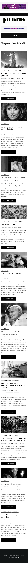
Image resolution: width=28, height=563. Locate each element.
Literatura (18, 70)
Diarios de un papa (8, 224)
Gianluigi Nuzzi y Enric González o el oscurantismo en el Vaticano (13, 385)
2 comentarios (20, 519)
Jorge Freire (13, 486)
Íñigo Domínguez (14, 336)
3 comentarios (19, 227)
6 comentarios (22, 131)
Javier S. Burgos (14, 278)
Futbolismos (6, 512)
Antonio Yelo (13, 180)
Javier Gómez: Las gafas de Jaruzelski (11, 515)
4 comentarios (21, 278)
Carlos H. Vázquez (14, 131)
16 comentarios (20, 486)
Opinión (15, 512)
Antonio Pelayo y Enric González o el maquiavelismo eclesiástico (14, 439)
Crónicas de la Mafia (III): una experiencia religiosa (12, 332)
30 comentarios (21, 443)
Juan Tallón (13, 227)
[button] (14, 35)
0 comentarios (20, 78)
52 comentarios (20, 180)
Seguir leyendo (9, 98)
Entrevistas (6, 380)
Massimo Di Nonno (9, 392)
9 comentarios (16, 392)
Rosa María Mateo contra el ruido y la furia (11, 128)
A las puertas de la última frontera (11, 274)
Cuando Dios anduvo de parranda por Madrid (14, 74)
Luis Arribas (13, 78)
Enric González (14, 390)
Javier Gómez (13, 519)
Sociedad (5, 124)
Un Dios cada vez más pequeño (13, 177)
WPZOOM (17, 557)
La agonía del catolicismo (11, 484)
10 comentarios (22, 336)
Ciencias (5, 270)
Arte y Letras (7, 70)
